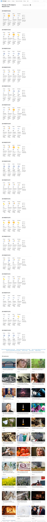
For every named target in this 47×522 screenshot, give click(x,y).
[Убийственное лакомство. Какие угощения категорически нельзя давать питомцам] (38, 380)
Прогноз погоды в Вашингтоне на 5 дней (23, 349)
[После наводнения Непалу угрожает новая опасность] (23, 498)
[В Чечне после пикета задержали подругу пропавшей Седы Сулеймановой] (23, 366)
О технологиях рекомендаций (27, 521)
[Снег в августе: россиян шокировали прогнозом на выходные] (23, 483)
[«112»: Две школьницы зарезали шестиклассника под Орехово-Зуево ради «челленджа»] (23, 410)
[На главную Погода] (4, 1)
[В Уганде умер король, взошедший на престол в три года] (9, 395)
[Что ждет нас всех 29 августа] (23, 395)
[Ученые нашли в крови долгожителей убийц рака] (38, 395)
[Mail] (1, 1)
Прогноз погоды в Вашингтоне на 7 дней (38, 349)
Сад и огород (31, 350)
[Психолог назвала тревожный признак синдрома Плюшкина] (9, 439)
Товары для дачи (38, 350)
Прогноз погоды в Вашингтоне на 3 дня (8, 349)
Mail (1, 521)
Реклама (8, 521)
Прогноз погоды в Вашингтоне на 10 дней (13, 350)
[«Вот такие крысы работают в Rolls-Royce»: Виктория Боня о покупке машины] (9, 410)
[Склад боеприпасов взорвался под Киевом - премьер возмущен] (9, 513)
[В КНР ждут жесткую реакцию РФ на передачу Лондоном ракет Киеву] (38, 439)
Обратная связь (34, 521)
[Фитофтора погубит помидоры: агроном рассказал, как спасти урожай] (23, 454)
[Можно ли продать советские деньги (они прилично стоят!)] (23, 468)
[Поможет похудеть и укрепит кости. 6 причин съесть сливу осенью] (38, 410)
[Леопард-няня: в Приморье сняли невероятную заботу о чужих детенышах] (38, 366)
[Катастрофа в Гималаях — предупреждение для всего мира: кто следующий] (9, 380)
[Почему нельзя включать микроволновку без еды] (38, 498)
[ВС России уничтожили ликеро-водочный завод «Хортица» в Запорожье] (38, 468)
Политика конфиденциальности (18, 521)
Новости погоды (24, 350)
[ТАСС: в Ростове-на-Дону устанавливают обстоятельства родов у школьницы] (9, 498)
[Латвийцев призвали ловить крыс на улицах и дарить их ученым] (38, 424)
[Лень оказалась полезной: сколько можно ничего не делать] (9, 454)
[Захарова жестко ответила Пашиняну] (38, 454)
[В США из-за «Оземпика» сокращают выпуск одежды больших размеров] (23, 439)
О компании (4, 521)
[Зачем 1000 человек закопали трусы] (9, 424)
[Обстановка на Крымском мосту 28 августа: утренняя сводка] (9, 366)
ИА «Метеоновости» (43, 521)
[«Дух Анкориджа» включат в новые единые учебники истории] (38, 513)
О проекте (12, 521)
